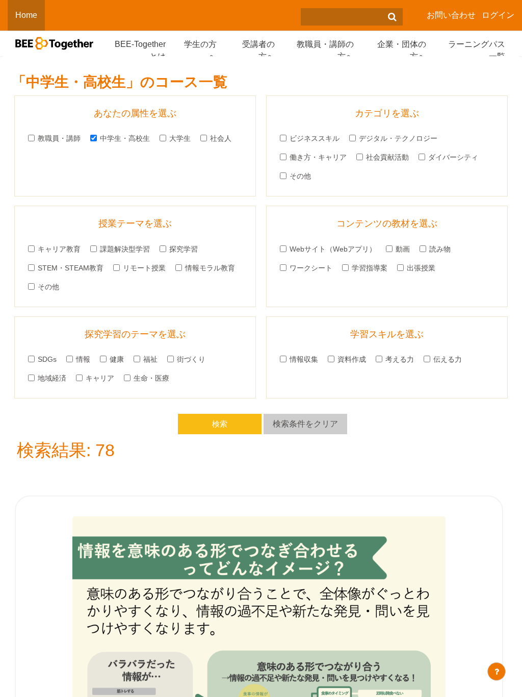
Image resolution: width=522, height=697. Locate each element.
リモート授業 (144, 268)
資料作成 (351, 359)
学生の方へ (200, 50)
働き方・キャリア (318, 157)
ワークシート (311, 268)
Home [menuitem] (26, 15)
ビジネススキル (315, 138)
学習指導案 (369, 268)
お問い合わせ (451, 15)
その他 (300, 176)
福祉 (150, 359)
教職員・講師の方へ (325, 50)
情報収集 (304, 359)
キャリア (100, 378)
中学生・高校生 (125, 138)
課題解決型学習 (125, 249)
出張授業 (421, 268)
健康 (117, 359)
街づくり (191, 359)
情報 (83, 359)
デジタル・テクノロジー (398, 138)
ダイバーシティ (453, 157)
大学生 (180, 138)
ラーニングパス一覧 (476, 50)
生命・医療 (151, 378)
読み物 (440, 249)
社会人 (220, 138)
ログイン (498, 15)
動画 (403, 249)
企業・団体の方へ (401, 50)
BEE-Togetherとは (140, 50)
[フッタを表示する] (496, 671)
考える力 (399, 359)
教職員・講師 (59, 138)
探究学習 (183, 249)
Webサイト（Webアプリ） (333, 249)
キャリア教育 (59, 249)
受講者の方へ (258, 50)
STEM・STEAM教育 (70, 268)
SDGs (47, 359)
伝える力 (447, 359)
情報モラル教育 (210, 268)
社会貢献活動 (387, 157)
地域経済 (52, 378)
